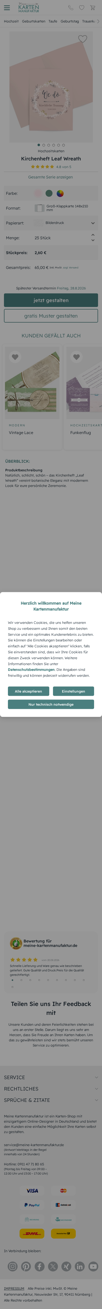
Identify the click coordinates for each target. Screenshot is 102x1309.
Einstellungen (73, 691)
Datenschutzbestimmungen (31, 669)
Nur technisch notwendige (51, 704)
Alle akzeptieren (28, 691)
